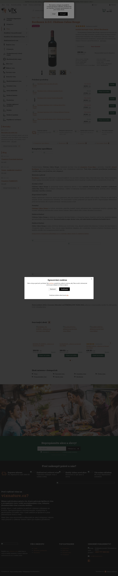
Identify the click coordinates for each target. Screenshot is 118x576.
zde (67, 295)
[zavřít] (91, 278)
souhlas (51, 283)
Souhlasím (64, 289)
